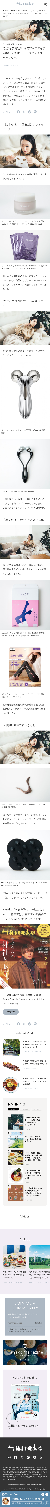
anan (6, 1489)
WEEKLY (25, 1109)
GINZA (37, 1489)
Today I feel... (12, 1494)
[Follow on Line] (34, 1457)
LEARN (12, 11)
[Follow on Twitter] (22, 1457)
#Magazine (11, 1012)
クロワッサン (30, 1489)
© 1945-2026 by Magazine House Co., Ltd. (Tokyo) (25, 1484)
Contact (12, 1479)
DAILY (13, 1109)
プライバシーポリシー (33, 1329)
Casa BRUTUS (20, 1489)
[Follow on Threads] (41, 1457)
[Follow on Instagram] (9, 1457)
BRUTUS (11, 1489)
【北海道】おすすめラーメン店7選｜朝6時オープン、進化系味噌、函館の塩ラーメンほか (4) (29, 1499)
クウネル (43, 1489)
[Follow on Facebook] (15, 1457)
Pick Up (25, 1239)
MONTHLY (36, 1109)
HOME (5, 11)
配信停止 (38, 1323)
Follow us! (25, 1360)
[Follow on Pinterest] (28, 1457)
